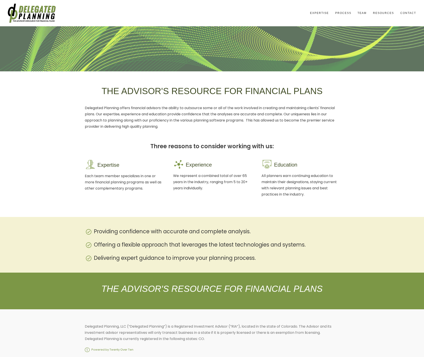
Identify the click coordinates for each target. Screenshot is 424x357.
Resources (383, 13)
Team (362, 13)
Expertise (319, 13)
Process (343, 13)
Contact (408, 13)
